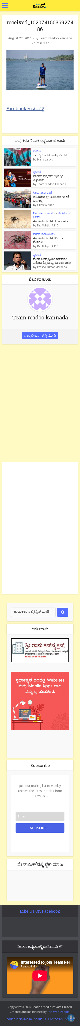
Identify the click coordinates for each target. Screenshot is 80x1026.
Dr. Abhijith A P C (47, 225)
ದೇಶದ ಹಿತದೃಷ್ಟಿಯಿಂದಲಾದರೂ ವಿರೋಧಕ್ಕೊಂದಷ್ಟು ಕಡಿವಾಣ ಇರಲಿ (52, 261)
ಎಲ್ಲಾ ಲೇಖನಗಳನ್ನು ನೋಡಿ (40, 335)
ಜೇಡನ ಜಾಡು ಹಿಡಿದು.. (44, 234)
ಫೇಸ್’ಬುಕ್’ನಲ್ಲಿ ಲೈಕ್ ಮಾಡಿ (40, 864)
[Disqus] (40, 402)
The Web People (58, 1012)
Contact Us (55, 1019)
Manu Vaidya (45, 159)
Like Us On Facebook (40, 911)
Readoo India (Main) (18, 1019)
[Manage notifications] (70, 1018)
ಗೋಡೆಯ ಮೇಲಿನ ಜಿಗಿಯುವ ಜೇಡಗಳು (48, 240)
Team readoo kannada (55, 38)
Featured (38, 213)
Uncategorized (42, 192)
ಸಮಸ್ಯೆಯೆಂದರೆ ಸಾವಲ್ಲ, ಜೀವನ (50, 155)
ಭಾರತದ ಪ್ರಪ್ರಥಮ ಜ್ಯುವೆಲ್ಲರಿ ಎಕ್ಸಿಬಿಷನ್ (48, 178)
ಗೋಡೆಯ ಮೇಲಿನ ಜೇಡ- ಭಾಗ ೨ (50, 221)
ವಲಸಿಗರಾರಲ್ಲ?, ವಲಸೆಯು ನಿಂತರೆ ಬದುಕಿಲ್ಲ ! (51, 199)
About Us (40, 1019)
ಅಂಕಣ (37, 151)
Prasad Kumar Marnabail (52, 267)
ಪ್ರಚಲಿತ (37, 172)
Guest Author (45, 205)
